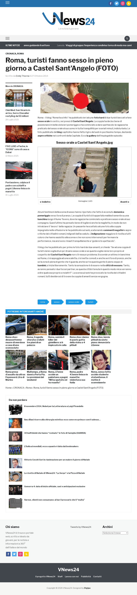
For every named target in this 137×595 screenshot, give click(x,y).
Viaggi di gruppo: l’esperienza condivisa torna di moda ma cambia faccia (94, 45)
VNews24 (68, 569)
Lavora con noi (72, 576)
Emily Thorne (22, 76)
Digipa (87, 588)
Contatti (97, 576)
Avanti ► (125, 202)
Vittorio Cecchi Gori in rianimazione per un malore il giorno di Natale (57, 460)
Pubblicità (86, 576)
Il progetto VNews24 (45, 576)
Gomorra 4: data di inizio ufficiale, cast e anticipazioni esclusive (54, 486)
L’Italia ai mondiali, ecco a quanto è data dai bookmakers (51, 446)
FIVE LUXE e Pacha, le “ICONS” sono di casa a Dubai (17, 149)
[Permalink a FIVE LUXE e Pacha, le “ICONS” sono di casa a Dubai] (18, 135)
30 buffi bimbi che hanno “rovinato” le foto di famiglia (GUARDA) (55, 433)
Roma (20, 53)
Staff (60, 576)
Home (8, 388)
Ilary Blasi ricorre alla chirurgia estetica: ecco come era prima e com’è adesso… (62, 419)
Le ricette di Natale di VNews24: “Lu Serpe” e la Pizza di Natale (54, 473)
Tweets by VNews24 (80, 527)
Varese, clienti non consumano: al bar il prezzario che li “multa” (54, 500)
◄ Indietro (44, 202)
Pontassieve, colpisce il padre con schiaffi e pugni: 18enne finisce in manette (17, 187)
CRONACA (10, 53)
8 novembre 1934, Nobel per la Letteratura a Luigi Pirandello (53, 406)
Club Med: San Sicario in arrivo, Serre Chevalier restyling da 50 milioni (17, 113)
